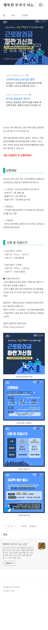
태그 (14, 15)
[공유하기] (11, 526)
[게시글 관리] (14, 526)
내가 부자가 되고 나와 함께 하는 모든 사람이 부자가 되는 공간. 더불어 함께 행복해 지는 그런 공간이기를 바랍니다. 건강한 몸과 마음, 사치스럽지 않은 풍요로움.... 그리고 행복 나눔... (18, 552)
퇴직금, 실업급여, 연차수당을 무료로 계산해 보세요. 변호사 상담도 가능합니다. (23, 104)
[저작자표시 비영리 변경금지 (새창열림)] (32, 526)
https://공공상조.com (15, 75)
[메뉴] (43, 5)
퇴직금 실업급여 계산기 (18, 98)
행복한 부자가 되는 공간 (22, 5)
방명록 (25, 15)
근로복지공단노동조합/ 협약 (20, 79)
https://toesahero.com (16, 95)
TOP (43, 588)
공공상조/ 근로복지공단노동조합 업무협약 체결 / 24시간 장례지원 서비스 (24, 84)
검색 (37, 5)
